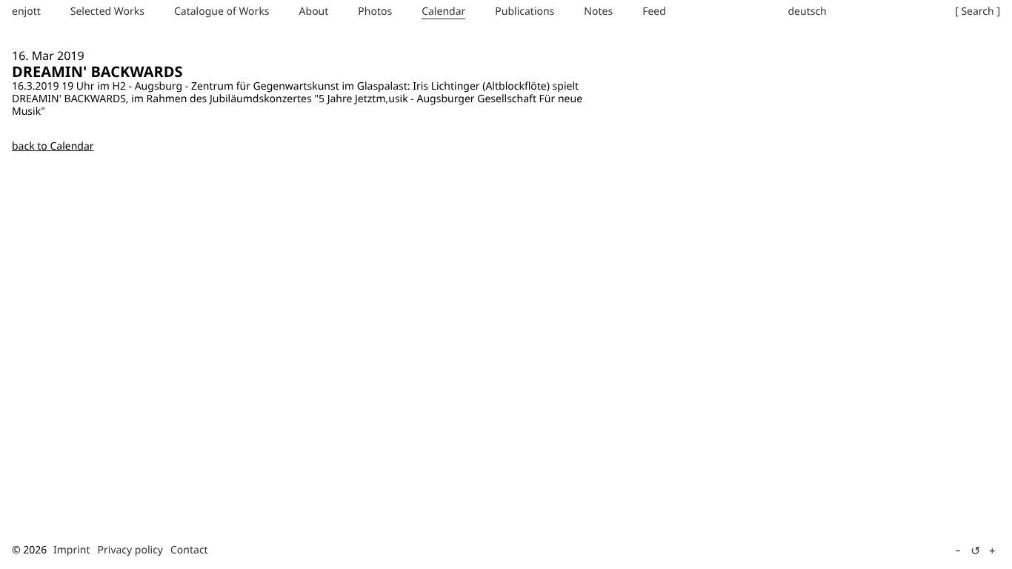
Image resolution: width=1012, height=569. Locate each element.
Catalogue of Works (222, 11)
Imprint (71, 550)
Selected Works (107, 11)
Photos (375, 11)
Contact (189, 550)
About (314, 11)
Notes (598, 11)
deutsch (807, 11)
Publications (524, 11)
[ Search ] (977, 11)
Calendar (443, 11)
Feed (654, 11)
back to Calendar (53, 146)
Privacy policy (131, 550)
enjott (26, 11)
